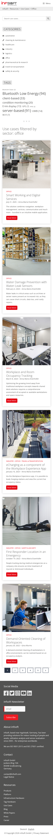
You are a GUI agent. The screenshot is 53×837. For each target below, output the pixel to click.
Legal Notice (9, 777)
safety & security (29, 548)
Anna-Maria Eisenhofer (27, 202)
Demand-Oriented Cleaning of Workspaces (25, 640)
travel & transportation (32, 461)
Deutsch (23, 829)
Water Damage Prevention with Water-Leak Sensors (26, 284)
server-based (16, 110)
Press (6, 816)
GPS (25, 106)
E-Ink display (11, 106)
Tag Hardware (10, 801)
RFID (32, 106)
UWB (37, 111)
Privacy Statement (41, 833)
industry (10, 461)
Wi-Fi (6, 114)
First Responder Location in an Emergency (26, 553)
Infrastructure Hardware (14, 798)
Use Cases (8, 805)
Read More (12, 218)
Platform (7, 794)
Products (7, 790)
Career (6, 820)
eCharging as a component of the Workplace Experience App (26, 466)
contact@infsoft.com (12, 774)
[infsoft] (9, 3)
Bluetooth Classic (9, 89)
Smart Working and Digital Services (23, 197)
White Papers (9, 813)
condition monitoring (17, 102)
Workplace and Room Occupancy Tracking (20, 373)
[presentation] (26, 164)
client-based (13, 98)
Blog (6, 809)
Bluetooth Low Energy (24, 93)
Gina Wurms (27, 645)
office (8, 191)
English (31, 829)
